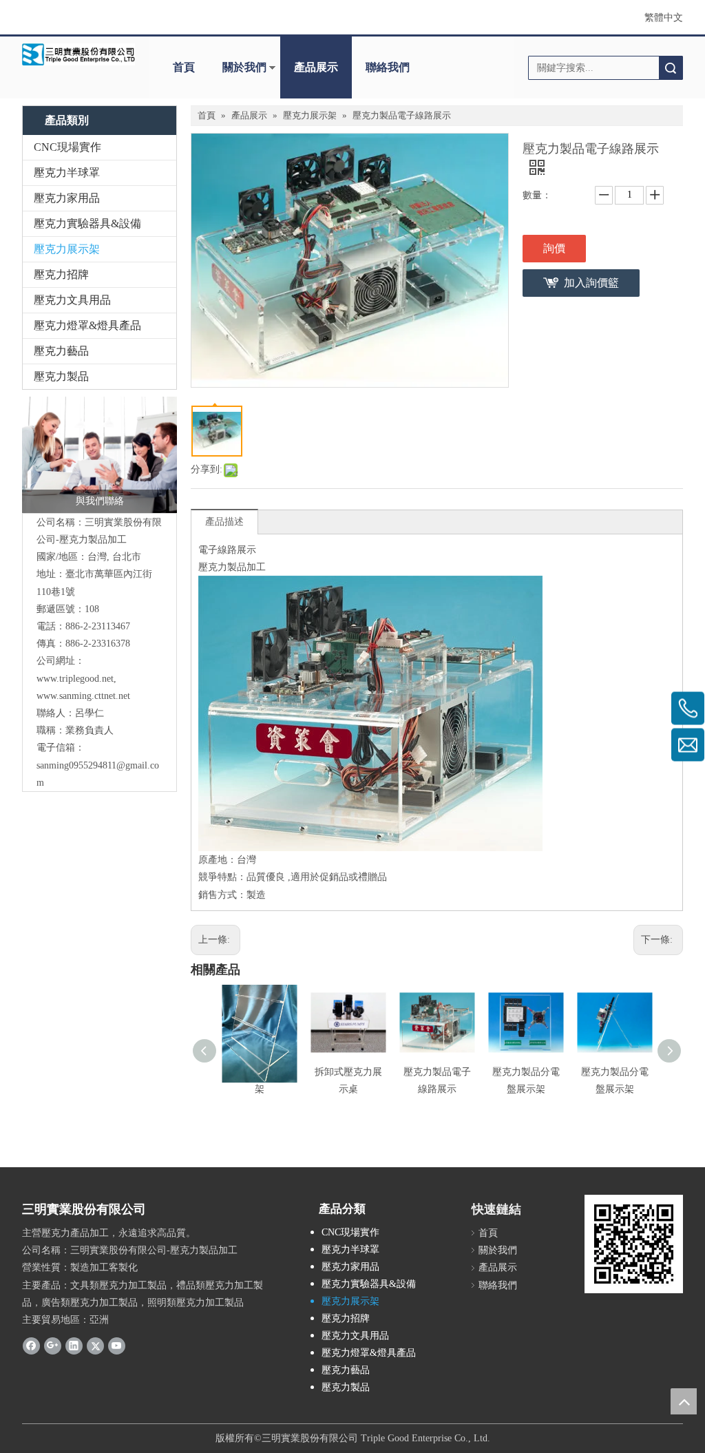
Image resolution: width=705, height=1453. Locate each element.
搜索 (670, 67)
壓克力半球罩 (67, 172)
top (684, 1401)
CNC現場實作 (67, 147)
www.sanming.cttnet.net (83, 696)
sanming (52, 765)
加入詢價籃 (591, 283)
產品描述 (224, 521)
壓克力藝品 (61, 351)
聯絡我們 (388, 67)
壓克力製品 (61, 376)
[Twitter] (95, 1345)
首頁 (184, 67)
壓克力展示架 (67, 249)
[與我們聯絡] (99, 455)
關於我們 (244, 67)
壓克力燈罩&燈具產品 (87, 325)
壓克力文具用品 (72, 300)
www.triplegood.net (75, 678)
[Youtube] (116, 1345)
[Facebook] (31, 1345)
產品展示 (316, 67)
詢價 (554, 248)
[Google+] (52, 1345)
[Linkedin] (74, 1345)
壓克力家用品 (67, 198)
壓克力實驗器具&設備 (87, 223)
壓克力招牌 (61, 274)
